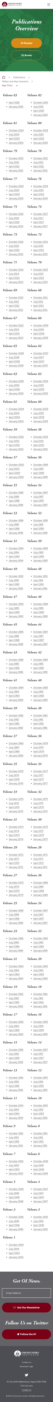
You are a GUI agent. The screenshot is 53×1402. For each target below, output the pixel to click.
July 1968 (14, 914)
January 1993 (40, 560)
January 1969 (40, 895)
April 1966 (14, 946)
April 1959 (38, 1030)
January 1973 (40, 839)
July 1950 (14, 1165)
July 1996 (14, 524)
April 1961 (38, 1002)
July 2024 (14, 134)
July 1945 (38, 1221)
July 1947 (38, 1193)
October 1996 (16, 520)
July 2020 (14, 190)
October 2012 (16, 297)
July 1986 (14, 663)
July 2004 (14, 413)
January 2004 (16, 421)
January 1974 (16, 839)
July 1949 (38, 1165)
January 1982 (16, 727)
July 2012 (14, 301)
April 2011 (38, 305)
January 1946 (16, 1229)
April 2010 (14, 333)
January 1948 (16, 1201)
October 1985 (40, 659)
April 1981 (38, 723)
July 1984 (14, 691)
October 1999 (40, 464)
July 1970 (14, 886)
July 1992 (14, 580)
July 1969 (38, 886)
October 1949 (40, 1161)
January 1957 (40, 1062)
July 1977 (38, 775)
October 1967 (40, 910)
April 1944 (14, 1253)
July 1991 (38, 580)
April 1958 (14, 1058)
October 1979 (40, 743)
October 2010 (16, 325)
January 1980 (16, 755)
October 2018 (16, 214)
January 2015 (40, 254)
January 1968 (16, 922)
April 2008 (14, 361)
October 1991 (40, 576)
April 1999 (38, 473)
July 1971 (38, 858)
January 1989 (40, 616)
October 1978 (16, 771)
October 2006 (16, 381)
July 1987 (38, 636)
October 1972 (16, 854)
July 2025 (38, 106)
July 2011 (38, 301)
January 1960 (16, 1034)
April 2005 (38, 389)
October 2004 (16, 409)
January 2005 (40, 393)
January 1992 (16, 588)
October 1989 (40, 604)
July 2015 (38, 245)
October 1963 (40, 966)
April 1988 (14, 640)
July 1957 (38, 1053)
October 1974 (16, 826)
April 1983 (38, 695)
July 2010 (14, 329)
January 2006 (16, 393)
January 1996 (16, 532)
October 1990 (16, 604)
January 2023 (40, 142)
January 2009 (40, 337)
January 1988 (16, 644)
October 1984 (16, 687)
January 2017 (40, 226)
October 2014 (16, 269)
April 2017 (38, 222)
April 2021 (38, 166)
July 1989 (38, 608)
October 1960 (16, 1021)
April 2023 (38, 138)
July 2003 (38, 413)
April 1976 (14, 807)
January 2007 (40, 365)
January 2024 (16, 142)
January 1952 (16, 1145)
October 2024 (16, 130)
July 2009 (38, 329)
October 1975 (40, 799)
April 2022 (14, 166)
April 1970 (14, 890)
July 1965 (38, 942)
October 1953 (40, 1105)
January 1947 (40, 1201)
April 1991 (38, 584)
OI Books (26, 55)
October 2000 (16, 464)
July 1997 (38, 496)
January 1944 (16, 1257)
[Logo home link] (12, 4)
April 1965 (38, 946)
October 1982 (16, 715)
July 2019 (38, 190)
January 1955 (40, 1090)
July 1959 (38, 1026)
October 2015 (40, 241)
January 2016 (16, 254)
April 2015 (38, 250)
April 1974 (14, 835)
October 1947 (40, 1189)
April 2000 (14, 473)
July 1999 (38, 468)
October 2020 (16, 186)
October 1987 (40, 631)
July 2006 (14, 385)
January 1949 (40, 1173)
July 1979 (38, 747)
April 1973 (38, 835)
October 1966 (16, 938)
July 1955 (38, 1081)
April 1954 (14, 1113)
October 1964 (16, 966)
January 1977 (40, 783)
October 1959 (40, 1021)
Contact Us (26, 1362)
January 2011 (40, 309)
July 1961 (38, 998)
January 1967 (40, 922)
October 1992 (16, 576)
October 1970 (16, 882)
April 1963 (38, 974)
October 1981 (40, 715)
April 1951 (38, 1141)
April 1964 (14, 974)
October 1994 (16, 548)
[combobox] (29, 77)
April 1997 (38, 500)
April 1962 (14, 1002)
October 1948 (16, 1189)
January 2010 (16, 337)
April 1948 (14, 1197)
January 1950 (16, 1173)
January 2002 (16, 449)
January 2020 (16, 198)
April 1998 (14, 500)
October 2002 (16, 436)
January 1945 (40, 1229)
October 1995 (40, 520)
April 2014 (14, 278)
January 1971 (40, 867)
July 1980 (14, 747)
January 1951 (40, 1145)
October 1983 (40, 687)
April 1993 (38, 556)
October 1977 (40, 771)
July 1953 (38, 1109)
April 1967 (38, 918)
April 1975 (38, 807)
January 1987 (40, 644)
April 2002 (14, 445)
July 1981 (38, 719)
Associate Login (26, 1366)
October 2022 (16, 158)
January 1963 (40, 978)
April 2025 (38, 110)
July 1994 (14, 552)
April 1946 (14, 1225)
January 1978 (16, 783)
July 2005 (38, 385)
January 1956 (16, 1090)
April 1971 (38, 863)
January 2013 (40, 282)
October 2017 (40, 214)
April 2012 (14, 305)
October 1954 (16, 1105)
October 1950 (16, 1161)
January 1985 (40, 672)
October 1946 (16, 1216)
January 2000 (16, 477)
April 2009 (38, 333)
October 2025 (40, 102)
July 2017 (38, 218)
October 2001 (40, 436)
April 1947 (38, 1197)
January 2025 (40, 114)
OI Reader (26, 43)
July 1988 (14, 636)
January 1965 (40, 950)
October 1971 (40, 854)
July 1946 (14, 1221)
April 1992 (14, 584)
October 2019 (40, 186)
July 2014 (14, 273)
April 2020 (14, 194)
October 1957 (40, 1049)
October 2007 (40, 353)
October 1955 (40, 1077)
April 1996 (14, 528)
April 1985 (38, 668)
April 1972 (14, 863)
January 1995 (40, 532)
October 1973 (40, 826)
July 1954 (14, 1109)
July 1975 (38, 803)
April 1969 (38, 890)
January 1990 (16, 616)
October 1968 (16, 910)
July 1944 (14, 1248)
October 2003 (40, 409)
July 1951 (38, 1137)
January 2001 (40, 449)
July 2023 (38, 134)
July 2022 (14, 162)
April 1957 (38, 1058)
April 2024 (14, 138)
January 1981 (40, 727)
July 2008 (14, 357)
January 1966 (16, 950)
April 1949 (38, 1169)
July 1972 (14, 858)
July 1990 (14, 608)
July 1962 (14, 998)
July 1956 (14, 1081)
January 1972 (16, 867)
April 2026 (14, 102)
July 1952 (14, 1137)
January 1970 (16, 895)
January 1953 (40, 1117)
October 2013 (40, 269)
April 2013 (38, 278)
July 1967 (38, 914)
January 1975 (40, 811)
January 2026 (16, 106)
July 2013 (38, 273)
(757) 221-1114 (27, 1386)
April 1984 (14, 695)
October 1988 (16, 631)
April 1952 (14, 1141)
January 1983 (40, 700)
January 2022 (16, 170)
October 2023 (40, 130)
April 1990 (14, 612)
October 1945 (40, 1216)
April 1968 (14, 918)
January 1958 (16, 1062)
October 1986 (16, 659)
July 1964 (14, 970)
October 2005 (40, 381)
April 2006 (14, 389)
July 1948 (14, 1193)
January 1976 (16, 811)
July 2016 (14, 245)
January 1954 (16, 1117)
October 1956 (16, 1077)
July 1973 (38, 831)
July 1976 (14, 803)
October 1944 (16, 1244)
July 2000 (14, 468)
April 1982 (14, 723)
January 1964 (16, 978)
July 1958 (14, 1053)
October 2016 (16, 241)
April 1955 (38, 1085)
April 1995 (38, 528)
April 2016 (14, 250)
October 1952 (16, 1133)
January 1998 (16, 505)
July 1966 (14, 942)
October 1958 (16, 1049)
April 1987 (38, 640)
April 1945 (38, 1225)
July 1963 (38, 970)
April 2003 (38, 417)
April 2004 (14, 417)
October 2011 (40, 297)
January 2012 (16, 309)
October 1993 (40, 548)
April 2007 (38, 361)
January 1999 (40, 477)
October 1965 (40, 938)
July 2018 (14, 218)
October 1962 (16, 994)
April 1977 (38, 779)
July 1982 (14, 719)
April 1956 (14, 1085)
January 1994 (16, 560)
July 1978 (14, 775)
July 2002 (14, 441)
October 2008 (16, 353)
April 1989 (38, 612)
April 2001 (38, 445)
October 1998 (16, 492)
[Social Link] (26, 1374)
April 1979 (38, 751)
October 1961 (40, 994)
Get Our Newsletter (28, 1307)
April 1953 (38, 1113)
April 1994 (14, 556)
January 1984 (16, 700)
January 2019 (40, 198)
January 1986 (16, 672)
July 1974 (14, 831)
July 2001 (38, 441)
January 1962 (16, 1006)
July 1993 (38, 552)
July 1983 (38, 691)
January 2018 (16, 226)
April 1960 (14, 1030)
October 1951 (40, 1133)
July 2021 (38, 162)
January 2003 (40, 421)
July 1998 (14, 496)
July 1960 (14, 1026)
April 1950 (14, 1169)
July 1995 (38, 524)
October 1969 (40, 882)
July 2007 (38, 357)
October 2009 (40, 325)
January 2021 (40, 170)
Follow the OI (28, 1334)
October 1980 (16, 743)
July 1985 (38, 663)
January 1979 (40, 755)
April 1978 (14, 779)
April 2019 (38, 194)
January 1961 (40, 1006)
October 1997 (40, 492)
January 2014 (16, 282)
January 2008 (16, 365)
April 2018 (14, 222)
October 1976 (16, 799)
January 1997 (40, 505)
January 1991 (40, 588)
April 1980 (14, 751)
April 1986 (14, 668)
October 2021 (40, 158)
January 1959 (40, 1034)
